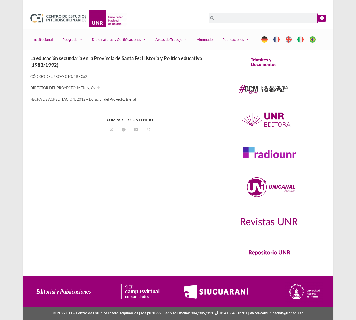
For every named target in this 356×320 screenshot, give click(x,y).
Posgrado (69, 39)
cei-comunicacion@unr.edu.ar (279, 313)
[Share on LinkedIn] (136, 130)
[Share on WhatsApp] (148, 130)
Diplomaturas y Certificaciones (116, 39)
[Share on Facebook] (124, 130)
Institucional (43, 39)
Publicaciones (233, 39)
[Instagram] (322, 18)
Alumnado (205, 39)
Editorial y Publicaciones (63, 291)
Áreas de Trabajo (168, 39)
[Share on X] (111, 130)
